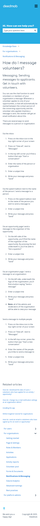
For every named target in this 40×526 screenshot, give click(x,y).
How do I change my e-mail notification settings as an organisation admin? (20, 401)
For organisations (10, 51)
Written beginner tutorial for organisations (18, 414)
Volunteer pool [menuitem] (12, 466)
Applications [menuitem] (11, 457)
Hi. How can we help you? (18, 25)
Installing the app (9, 408)
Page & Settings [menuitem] (12, 443)
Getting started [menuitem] (12, 438)
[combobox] (18, 30)
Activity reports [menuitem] (12, 462)
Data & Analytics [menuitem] (13, 481)
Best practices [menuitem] (12, 490)
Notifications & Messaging (14, 56)
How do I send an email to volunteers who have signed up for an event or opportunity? (20, 420)
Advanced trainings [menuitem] (14, 485)
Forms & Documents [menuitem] (14, 471)
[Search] (35, 30)
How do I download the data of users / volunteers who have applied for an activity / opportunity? (18, 392)
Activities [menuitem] (10, 452)
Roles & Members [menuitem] (13, 447)
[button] (35, 428)
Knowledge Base (9, 46)
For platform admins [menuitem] (12, 495)
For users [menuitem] (8, 428)
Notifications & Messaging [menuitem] (18, 476)
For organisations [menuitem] (11, 433)
